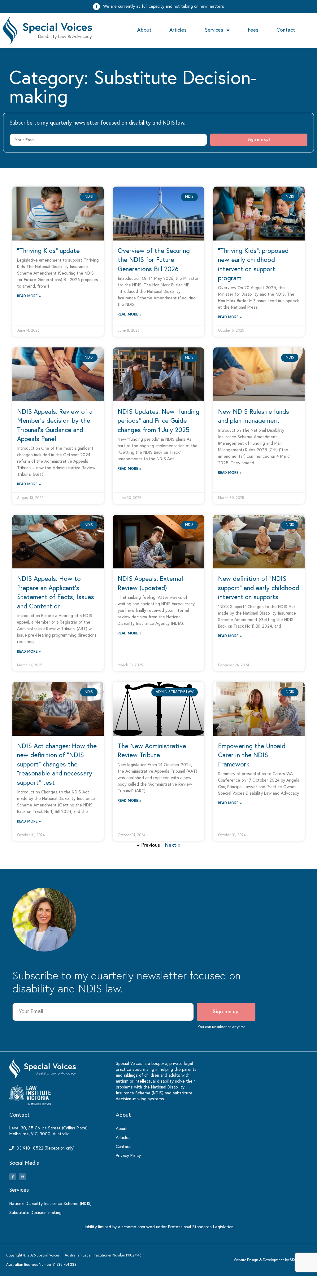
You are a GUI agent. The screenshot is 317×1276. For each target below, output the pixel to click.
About (144, 30)
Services (214, 30)
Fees (253, 30)
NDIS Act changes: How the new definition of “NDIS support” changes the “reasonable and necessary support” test (57, 764)
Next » (172, 845)
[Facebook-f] (12, 1176)
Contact (285, 30)
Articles (178, 30)
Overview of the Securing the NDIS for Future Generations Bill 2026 (154, 260)
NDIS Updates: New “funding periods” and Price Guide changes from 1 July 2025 (158, 421)
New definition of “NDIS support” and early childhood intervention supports (258, 588)
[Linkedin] (22, 1176)
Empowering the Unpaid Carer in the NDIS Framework (251, 755)
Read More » (29, 296)
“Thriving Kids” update (48, 251)
